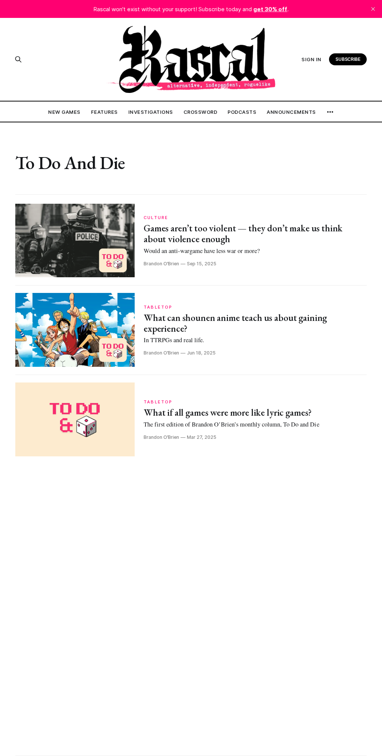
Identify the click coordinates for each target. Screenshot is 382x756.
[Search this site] (18, 59)
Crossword (200, 112)
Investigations (150, 112)
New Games (64, 112)
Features (104, 112)
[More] (330, 112)
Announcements (291, 112)
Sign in (311, 59)
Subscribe (348, 59)
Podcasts (242, 112)
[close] (373, 9)
